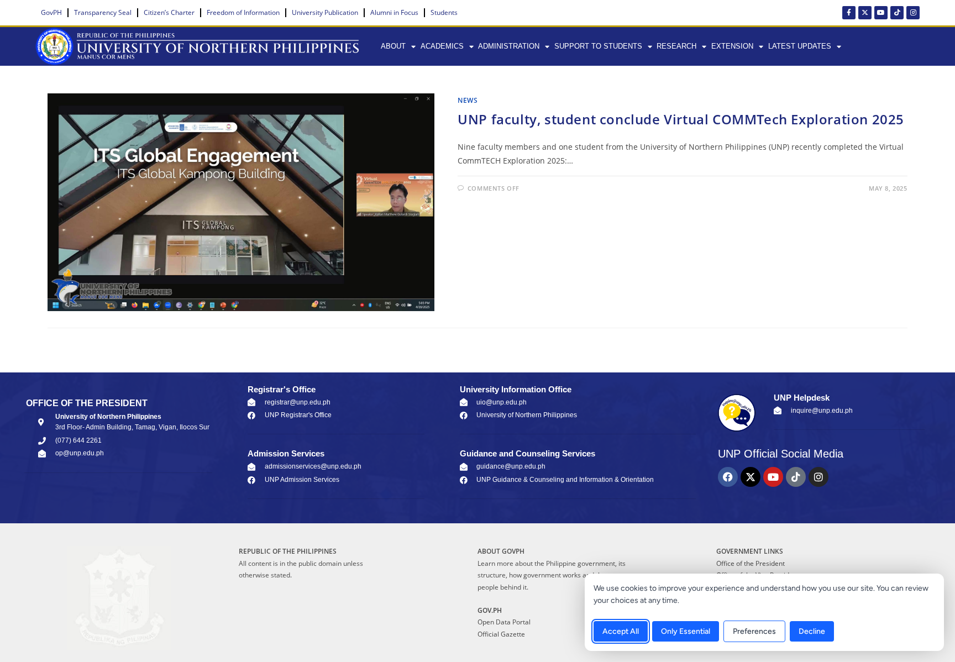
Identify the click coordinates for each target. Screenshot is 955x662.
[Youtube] (881, 12)
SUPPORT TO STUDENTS (598, 46)
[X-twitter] (865, 12)
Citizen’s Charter (169, 12)
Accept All (620, 631)
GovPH (51, 12)
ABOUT (393, 46)
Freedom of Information (243, 12)
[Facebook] (728, 477)
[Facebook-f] (849, 12)
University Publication (325, 12)
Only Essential (685, 631)
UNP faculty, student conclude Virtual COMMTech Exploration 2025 (681, 119)
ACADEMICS (442, 46)
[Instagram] (913, 12)
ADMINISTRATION (508, 46)
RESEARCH (676, 46)
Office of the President (750, 563)
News (468, 100)
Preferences (754, 631)
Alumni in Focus (394, 12)
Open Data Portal (504, 622)
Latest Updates (799, 46)
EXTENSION (732, 46)
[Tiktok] (897, 12)
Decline (812, 631)
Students (444, 12)
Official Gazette (501, 634)
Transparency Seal (103, 12)
